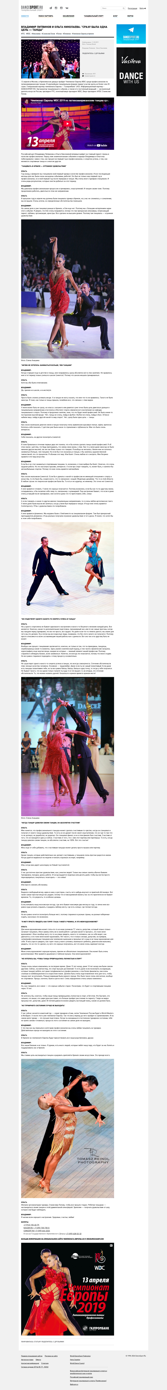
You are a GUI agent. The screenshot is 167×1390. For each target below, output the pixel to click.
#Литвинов (67, 34)
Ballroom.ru (74, 1384)
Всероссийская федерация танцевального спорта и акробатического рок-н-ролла (88, 1372)
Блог (115, 16)
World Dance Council (77, 1363)
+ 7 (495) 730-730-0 (41, 1228)
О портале (45, 1363)
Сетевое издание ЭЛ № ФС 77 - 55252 (34, 1367)
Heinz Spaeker (75, 1360)
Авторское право (27, 1360)
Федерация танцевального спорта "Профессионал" (88, 1381)
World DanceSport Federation (80, 1356)
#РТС (23, 34)
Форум (130, 16)
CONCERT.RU (29, 1231)
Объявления (68, 16)
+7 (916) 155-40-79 (31, 1225)
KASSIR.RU (28, 1228)
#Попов (59, 34)
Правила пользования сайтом (31, 1356)
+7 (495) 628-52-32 (73, 1234)
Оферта (38, 1360)
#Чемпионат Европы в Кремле (83, 34)
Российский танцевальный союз (81, 1377)
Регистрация (132, 8)
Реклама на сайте (51, 1356)
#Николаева (36, 34)
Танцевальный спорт (93, 16)
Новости (25, 16)
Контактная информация (30, 1363)
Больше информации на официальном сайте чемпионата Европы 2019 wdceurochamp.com (62, 1239)
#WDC (28, 34)
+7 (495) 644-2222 (42, 1231)
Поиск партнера (46, 16)
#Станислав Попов (48, 34)
